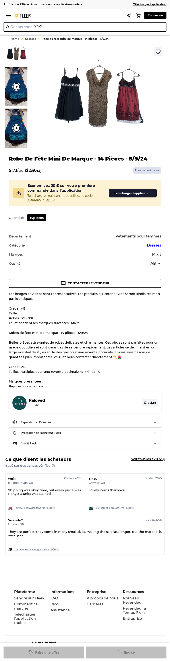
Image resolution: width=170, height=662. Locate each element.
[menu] (8, 15)
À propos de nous (102, 598)
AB (153, 263)
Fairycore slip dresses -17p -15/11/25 (114, 508)
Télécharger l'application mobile (25, 618)
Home (15, 38)
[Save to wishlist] (158, 51)
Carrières (95, 604)
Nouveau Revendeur (133, 600)
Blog (54, 604)
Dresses (30, 38)
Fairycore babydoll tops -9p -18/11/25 (34, 508)
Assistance (60, 610)
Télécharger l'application (132, 193)
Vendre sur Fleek (29, 598)
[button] (85, 422)
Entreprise (132, 618)
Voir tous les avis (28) (148, 459)
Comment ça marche (26, 606)
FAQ (54, 598)
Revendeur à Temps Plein (134, 610)
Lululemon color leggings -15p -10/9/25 (36, 549)
